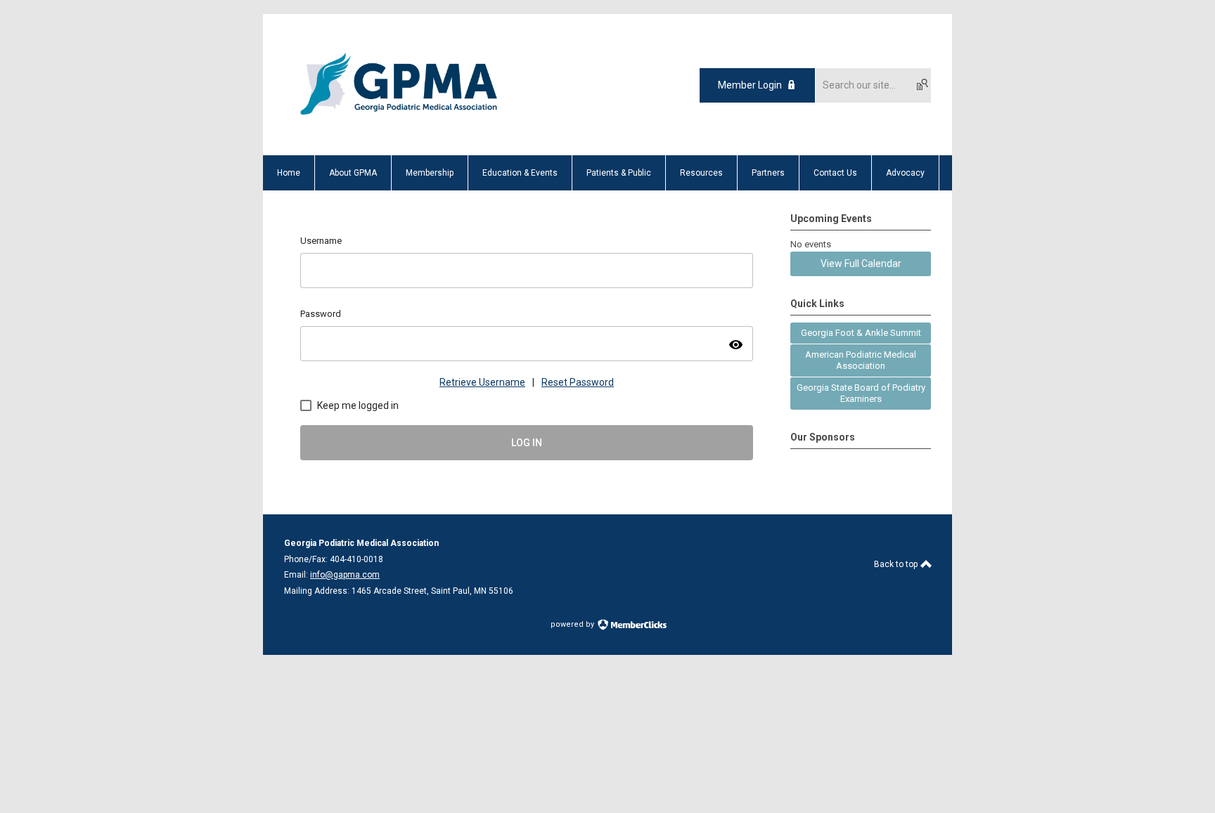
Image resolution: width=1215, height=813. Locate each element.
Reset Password (577, 382)
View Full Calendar (861, 263)
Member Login (750, 85)
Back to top (897, 564)
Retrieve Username (482, 382)
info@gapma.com (345, 575)
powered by (573, 624)
